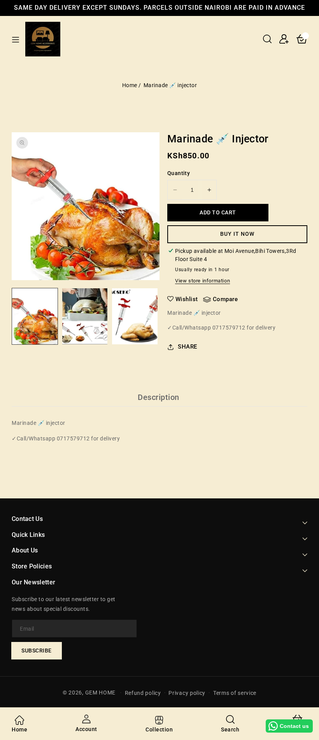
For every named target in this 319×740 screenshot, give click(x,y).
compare (225, 299)
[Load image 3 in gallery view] (135, 316)
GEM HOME (100, 692)
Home (129, 85)
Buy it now (237, 234)
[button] (267, 38)
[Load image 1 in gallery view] (35, 316)
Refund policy (143, 693)
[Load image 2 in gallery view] (85, 316)
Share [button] (187, 346)
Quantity (178, 173)
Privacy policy (186, 693)
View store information (202, 281)
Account (86, 729)
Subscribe (36, 650)
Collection (159, 729)
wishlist (186, 299)
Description (158, 397)
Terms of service (234, 693)
